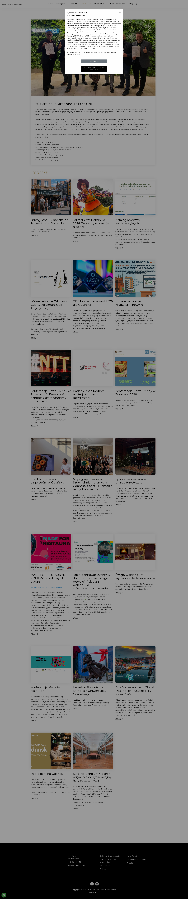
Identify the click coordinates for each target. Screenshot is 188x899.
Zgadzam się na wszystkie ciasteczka (94, 69)
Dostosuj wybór (94, 61)
